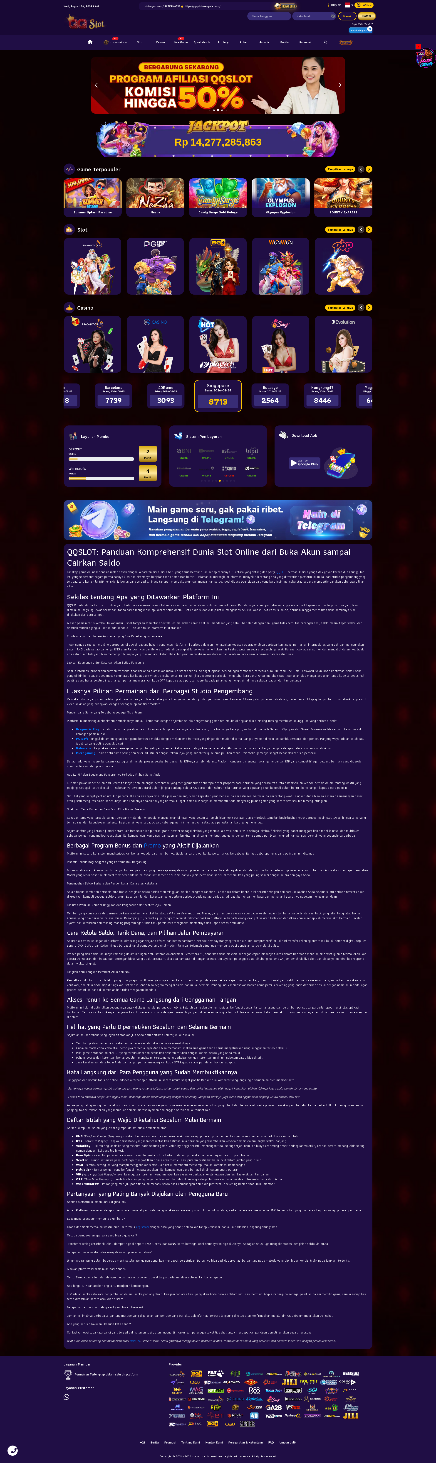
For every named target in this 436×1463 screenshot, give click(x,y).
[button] (340, 85)
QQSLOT (281, 571)
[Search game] (325, 42)
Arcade (264, 42)
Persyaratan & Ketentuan (245, 1442)
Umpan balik (288, 1442)
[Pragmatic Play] (92, 266)
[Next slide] (369, 169)
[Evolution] (343, 344)
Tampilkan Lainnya (340, 169)
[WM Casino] (155, 344)
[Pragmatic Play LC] (92, 344)
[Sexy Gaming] (280, 344)
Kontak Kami (214, 1442)
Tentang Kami (190, 1442)
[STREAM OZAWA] (426, 57)
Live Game (181, 42)
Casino (160, 42)
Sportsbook (202, 42)
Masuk (347, 16)
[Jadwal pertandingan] (286, 6)
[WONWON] (280, 266)
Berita (284, 42)
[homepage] (90, 42)
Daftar (366, 15)
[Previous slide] (361, 169)
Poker (244, 42)
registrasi (142, 1226)
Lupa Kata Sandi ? (362, 24)
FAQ (271, 1442)
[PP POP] (343, 266)
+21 (142, 1442)
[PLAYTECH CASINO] (218, 344)
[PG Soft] (155, 266)
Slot (140, 42)
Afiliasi (367, 5)
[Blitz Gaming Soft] (218, 266)
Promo (152, 845)
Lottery (223, 42)
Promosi (305, 42)
